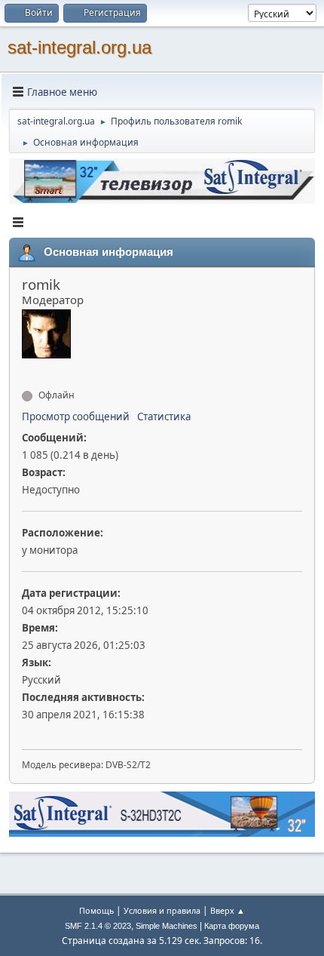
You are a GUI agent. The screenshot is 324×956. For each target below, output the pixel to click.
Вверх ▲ (227, 910)
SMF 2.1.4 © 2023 (98, 925)
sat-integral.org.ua (79, 47)
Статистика (164, 416)
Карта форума (231, 925)
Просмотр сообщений (76, 416)
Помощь (96, 910)
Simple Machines (166, 925)
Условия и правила (162, 910)
